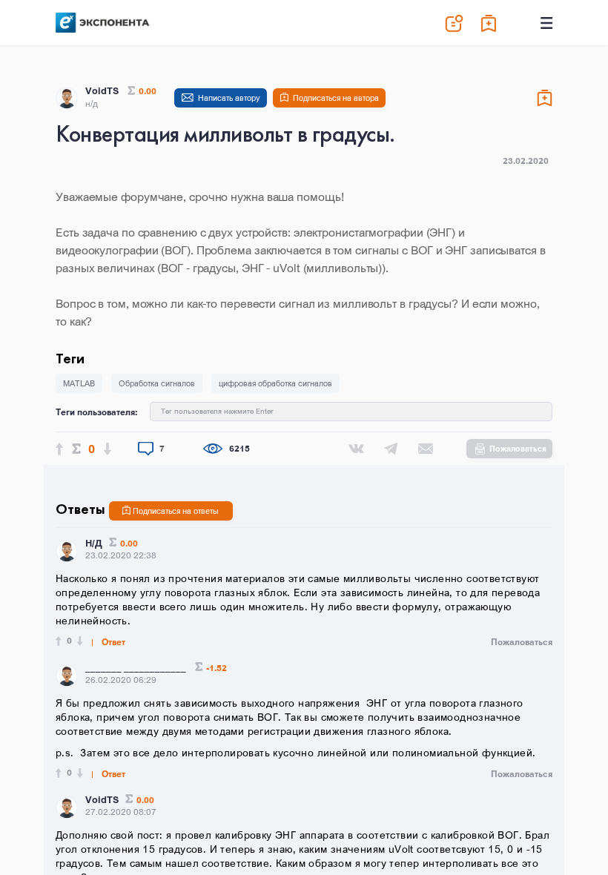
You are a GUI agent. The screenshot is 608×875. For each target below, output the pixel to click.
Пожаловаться (517, 448)
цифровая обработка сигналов (275, 383)
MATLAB (79, 383)
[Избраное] (489, 23)
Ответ (113, 642)
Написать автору (229, 98)
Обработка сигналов (157, 383)
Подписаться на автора (336, 98)
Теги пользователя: (97, 412)
